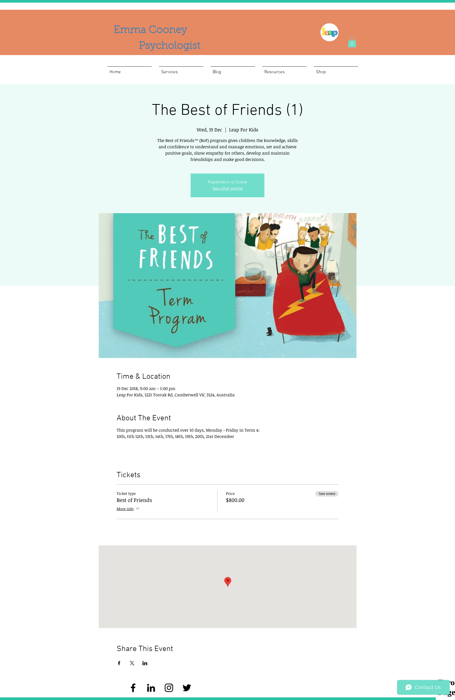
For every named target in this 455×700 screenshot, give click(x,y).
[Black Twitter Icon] (186, 687)
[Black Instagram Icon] (169, 687)
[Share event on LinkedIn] (144, 663)
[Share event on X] (132, 663)
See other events (227, 188)
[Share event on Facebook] (119, 663)
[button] (352, 42)
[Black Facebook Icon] (133, 687)
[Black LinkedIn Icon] (151, 687)
